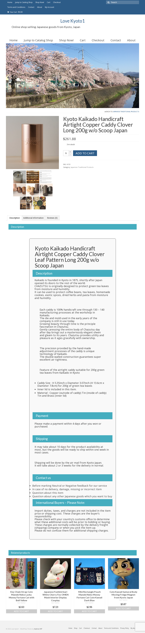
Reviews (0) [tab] (52, 217)
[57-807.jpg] (39, 203)
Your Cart (16, 12)
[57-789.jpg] (26, 203)
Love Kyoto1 (72, 21)
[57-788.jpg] (46, 190)
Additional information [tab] (33, 217)
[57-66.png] (32, 142)
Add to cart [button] (21, 611)
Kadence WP (38, 629)
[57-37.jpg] (33, 177)
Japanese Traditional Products (126, 111)
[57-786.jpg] (19, 190)
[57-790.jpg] (46, 177)
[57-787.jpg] (33, 190)
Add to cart (85, 153)
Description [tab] (14, 217)
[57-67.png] (19, 177)
